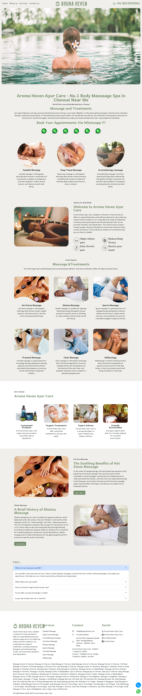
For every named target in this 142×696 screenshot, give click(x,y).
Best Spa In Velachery (68, 674)
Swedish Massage (49, 631)
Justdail (89, 232)
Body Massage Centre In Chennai (84, 664)
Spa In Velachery (32, 674)
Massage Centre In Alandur (115, 669)
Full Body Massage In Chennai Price (42, 666)
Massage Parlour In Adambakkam (91, 669)
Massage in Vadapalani (109, 676)
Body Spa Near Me (28, 681)
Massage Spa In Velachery (49, 674)
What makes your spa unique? (26, 581)
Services (23, 3)
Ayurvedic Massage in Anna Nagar (111, 686)
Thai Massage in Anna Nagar (104, 684)
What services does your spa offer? (28, 567)
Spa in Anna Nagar (86, 684)
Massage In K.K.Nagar (87, 681)
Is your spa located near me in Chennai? (30, 598)
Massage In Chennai (42, 664)
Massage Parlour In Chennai (108, 664)
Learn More (79, 492)
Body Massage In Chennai (61, 664)
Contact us (34, 3)
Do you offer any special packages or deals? (31, 592)
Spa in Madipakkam (34, 689)
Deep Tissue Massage (50, 634)
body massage (101, 113)
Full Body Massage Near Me (45, 681)
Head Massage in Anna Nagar (36, 686)
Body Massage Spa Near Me (67, 681)
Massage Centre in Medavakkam (110, 674)
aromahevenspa (110, 637)
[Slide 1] (71, 83)
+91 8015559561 (127, 3)
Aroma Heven (109, 641)
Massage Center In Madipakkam (57, 671)
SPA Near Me (77, 679)
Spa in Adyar (47, 689)
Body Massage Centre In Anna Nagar (64, 684)
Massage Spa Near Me (106, 679)
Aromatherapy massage (52, 637)
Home (5, 3)
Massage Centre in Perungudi (43, 676)
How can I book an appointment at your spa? (32, 587)
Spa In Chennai (76, 671)
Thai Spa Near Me (90, 679)
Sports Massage (48, 647)
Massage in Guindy (37, 671)
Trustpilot (76, 656)
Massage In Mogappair (105, 681)
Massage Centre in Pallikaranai (67, 676)
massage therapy (92, 471)
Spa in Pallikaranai (60, 689)
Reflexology (47, 657)
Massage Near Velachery (46, 669)
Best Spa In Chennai (110, 671)
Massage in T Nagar (30, 679)
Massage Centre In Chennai (23, 664)
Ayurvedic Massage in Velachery (84, 686)
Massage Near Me (64, 679)
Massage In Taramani (21, 671)
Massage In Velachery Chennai (112, 666)
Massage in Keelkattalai (48, 679)
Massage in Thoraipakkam (90, 676)
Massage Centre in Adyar (87, 674)
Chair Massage (48, 654)
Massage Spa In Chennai (92, 671)
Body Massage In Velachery (67, 669)
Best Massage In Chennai (66, 666)
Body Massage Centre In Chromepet (35, 684)
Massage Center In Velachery (88, 666)
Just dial (90, 656)
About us (13, 3)
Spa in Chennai (84, 104)
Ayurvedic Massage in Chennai (59, 686)
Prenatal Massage (49, 651)
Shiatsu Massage (49, 644)
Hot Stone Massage (50, 641)
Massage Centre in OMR (22, 676)
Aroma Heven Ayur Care (113, 631)
